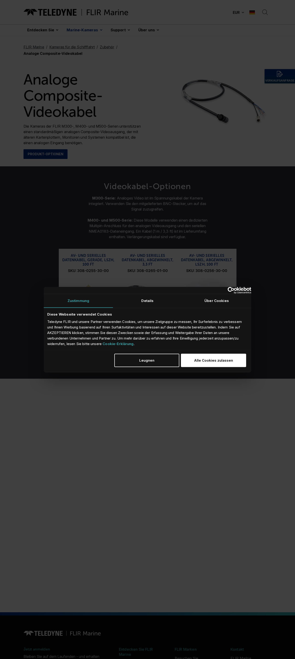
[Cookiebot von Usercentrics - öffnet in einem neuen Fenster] (231, 290)
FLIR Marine (34, 47)
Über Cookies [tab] (216, 300)
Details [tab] (147, 300)
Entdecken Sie (40, 30)
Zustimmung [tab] (78, 300)
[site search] (265, 12)
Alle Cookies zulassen (213, 360)
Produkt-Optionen (45, 154)
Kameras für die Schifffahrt (72, 47)
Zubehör (107, 47)
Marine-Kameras (82, 30)
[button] (238, 12)
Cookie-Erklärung (118, 343)
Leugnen (146, 360)
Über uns (146, 30)
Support (118, 30)
